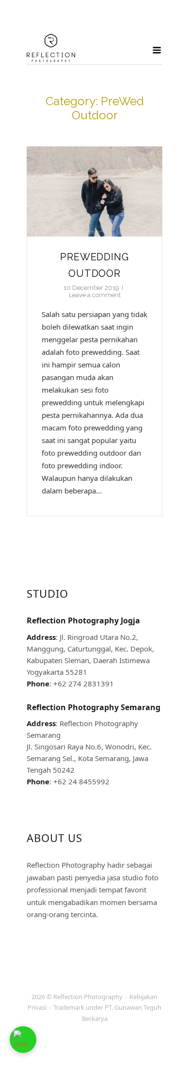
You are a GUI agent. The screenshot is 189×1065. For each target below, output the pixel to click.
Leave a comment (95, 295)
